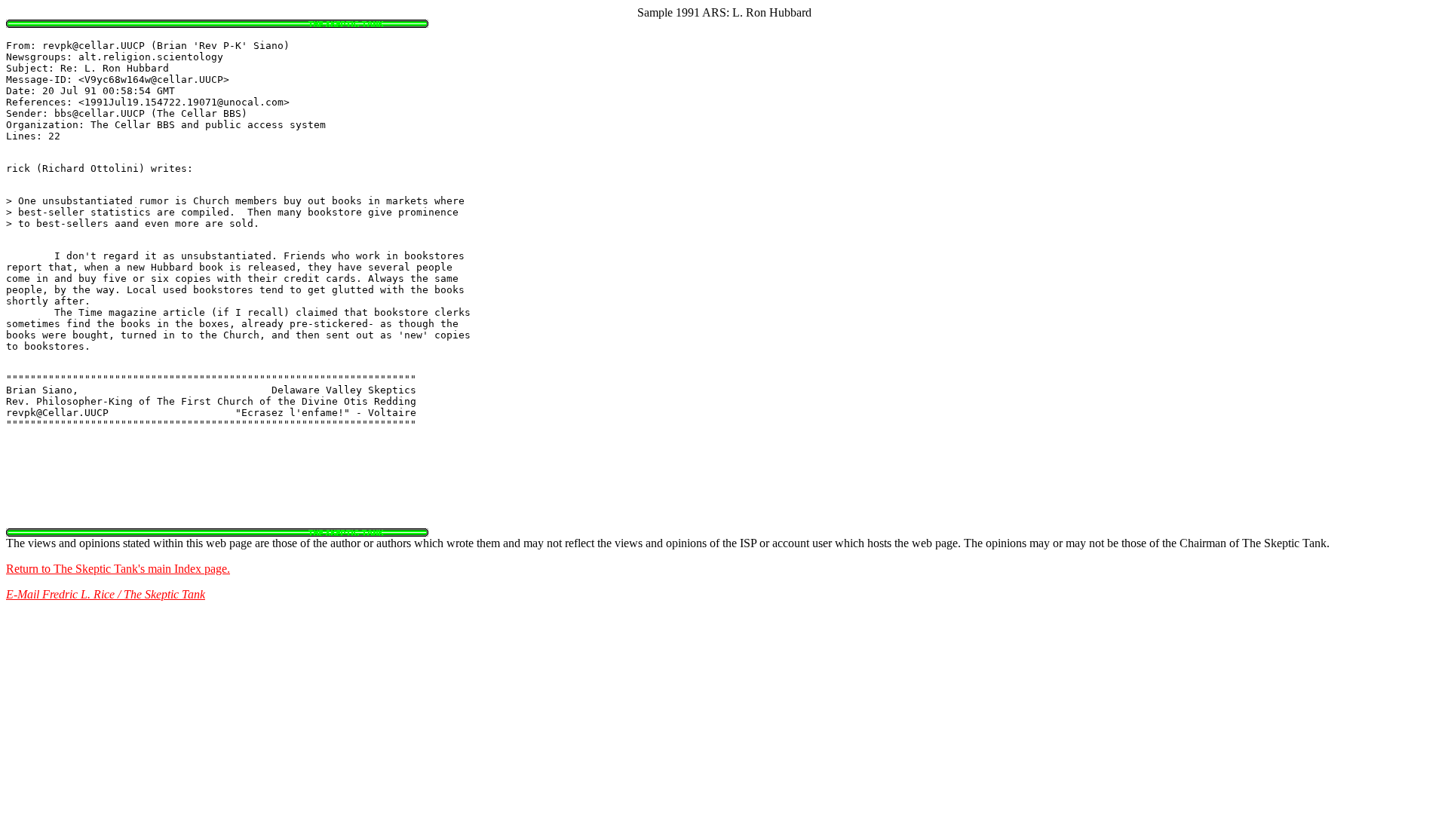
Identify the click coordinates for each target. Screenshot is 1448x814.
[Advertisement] (724, 494)
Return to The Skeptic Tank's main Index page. (118, 568)
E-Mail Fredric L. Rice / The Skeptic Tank (105, 594)
